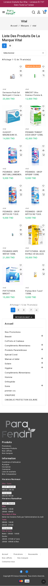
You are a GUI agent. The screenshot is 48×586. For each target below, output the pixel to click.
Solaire (8, 363)
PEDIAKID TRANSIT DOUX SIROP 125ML (34, 133)
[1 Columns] (10, 46)
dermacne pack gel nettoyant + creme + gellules (12, 94)
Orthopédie (10, 381)
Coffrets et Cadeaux (14, 341)
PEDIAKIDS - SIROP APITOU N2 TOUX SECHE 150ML (33, 213)
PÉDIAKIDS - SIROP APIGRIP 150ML (33, 173)
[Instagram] (26, 571)
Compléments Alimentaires (17, 345)
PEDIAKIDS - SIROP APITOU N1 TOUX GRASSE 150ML (11, 213)
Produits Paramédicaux (16, 350)
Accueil (9, 324)
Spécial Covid (11, 354)
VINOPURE (10, 395)
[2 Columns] (4, 46)
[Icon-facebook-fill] (21, 571)
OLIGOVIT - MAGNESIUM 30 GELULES (10, 133)
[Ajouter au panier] (21, 75)
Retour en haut (24, 317)
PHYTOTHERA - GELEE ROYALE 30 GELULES (35, 252)
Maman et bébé (12, 359)
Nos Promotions (13, 332)
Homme (8, 377)
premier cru (10, 390)
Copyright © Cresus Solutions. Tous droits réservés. (24, 576)
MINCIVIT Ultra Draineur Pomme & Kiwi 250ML (33, 94)
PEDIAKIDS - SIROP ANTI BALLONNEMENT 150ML (13, 173)
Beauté (8, 336)
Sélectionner (24, 52)
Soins (7, 386)
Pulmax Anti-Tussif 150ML (34, 292)
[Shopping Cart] (44, 12)
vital (4, 89)
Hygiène (8, 368)
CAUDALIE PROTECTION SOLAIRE (21, 399)
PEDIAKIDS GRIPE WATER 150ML (10, 252)
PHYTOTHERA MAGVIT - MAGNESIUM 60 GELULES (10, 292)
